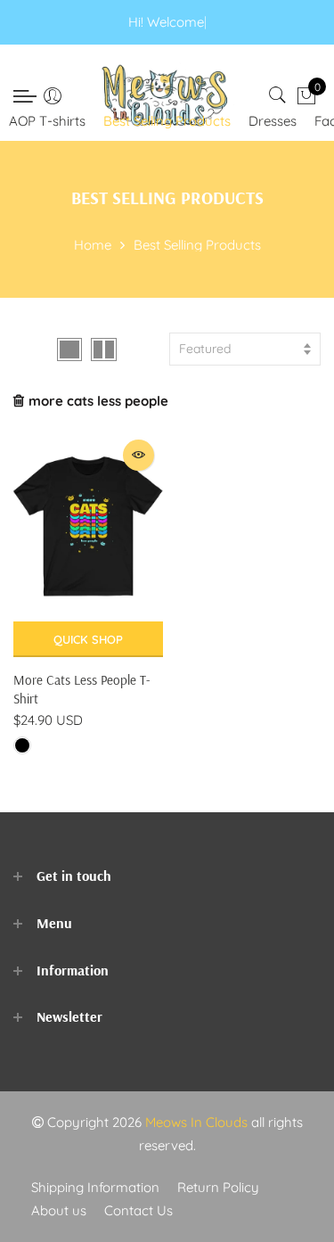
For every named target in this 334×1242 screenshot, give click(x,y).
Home (92, 244)
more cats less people (98, 400)
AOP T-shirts (47, 120)
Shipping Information (95, 1187)
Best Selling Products (167, 120)
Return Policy (218, 1187)
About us (58, 1210)
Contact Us (138, 1210)
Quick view (138, 455)
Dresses (272, 120)
